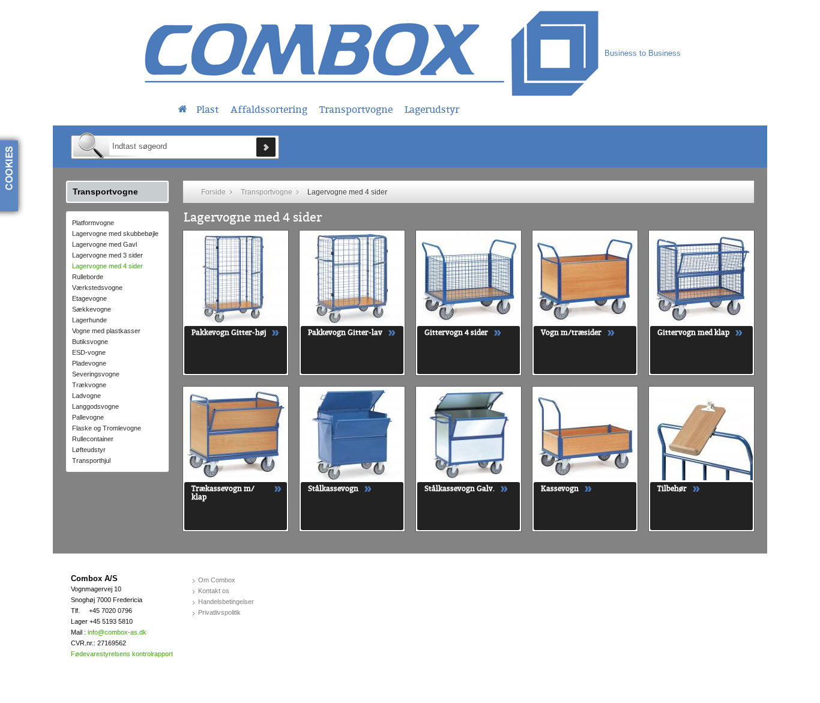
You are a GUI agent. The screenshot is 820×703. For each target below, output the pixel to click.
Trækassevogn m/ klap (223, 493)
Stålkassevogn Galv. (459, 489)
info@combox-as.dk (117, 632)
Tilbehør (672, 489)
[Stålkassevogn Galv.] (469, 433)
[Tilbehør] (702, 433)
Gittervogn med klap (693, 333)
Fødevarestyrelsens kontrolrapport (122, 653)
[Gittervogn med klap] (702, 277)
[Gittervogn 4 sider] (469, 277)
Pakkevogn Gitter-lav (345, 333)
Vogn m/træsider (571, 333)
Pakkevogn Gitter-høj (228, 333)
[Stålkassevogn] (352, 433)
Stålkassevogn (333, 489)
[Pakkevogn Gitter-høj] (236, 277)
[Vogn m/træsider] (585, 277)
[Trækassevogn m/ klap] (236, 433)
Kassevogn (560, 489)
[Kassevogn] (585, 433)
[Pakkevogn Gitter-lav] (352, 277)
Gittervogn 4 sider (456, 333)
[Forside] (182, 107)
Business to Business (642, 53)
